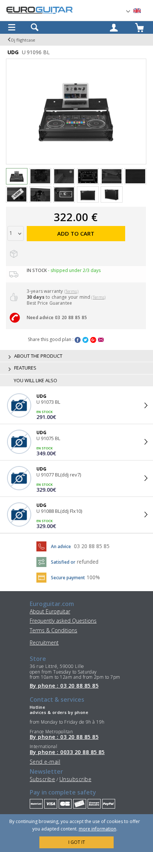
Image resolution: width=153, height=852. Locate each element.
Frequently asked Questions (63, 620)
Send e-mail (45, 761)
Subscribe (42, 779)
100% (93, 577)
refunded (87, 561)
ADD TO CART (75, 233)
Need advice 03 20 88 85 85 (57, 317)
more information (97, 829)
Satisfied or (63, 562)
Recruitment (44, 642)
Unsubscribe (75, 779)
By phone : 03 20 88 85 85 (64, 685)
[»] (141, 10)
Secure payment (68, 577)
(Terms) (71, 291)
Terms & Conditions (53, 630)
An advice (61, 546)
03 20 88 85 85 (92, 546)
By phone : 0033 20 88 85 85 (67, 752)
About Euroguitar (50, 611)
